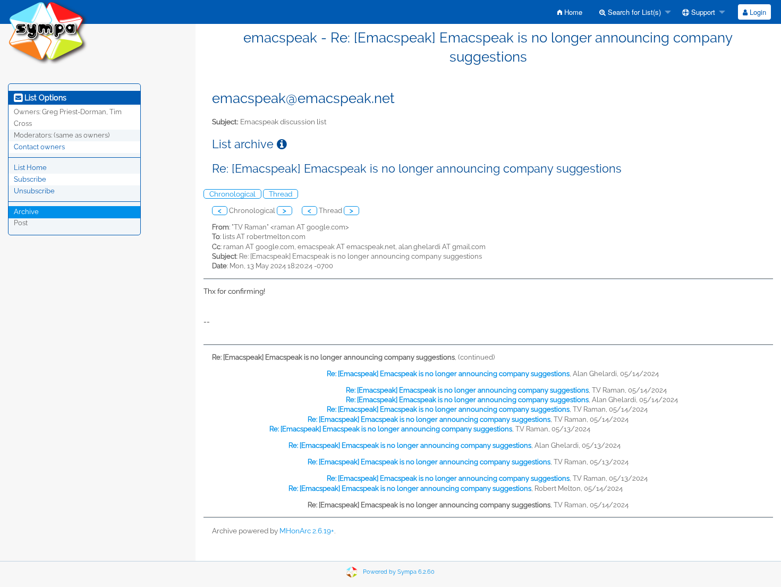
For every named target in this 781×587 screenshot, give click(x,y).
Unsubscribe (34, 191)
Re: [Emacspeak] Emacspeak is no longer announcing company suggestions (448, 374)
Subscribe (30, 179)
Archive (26, 212)
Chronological (232, 194)
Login (757, 12)
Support (702, 12)
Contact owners (39, 147)
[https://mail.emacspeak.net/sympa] (48, 32)
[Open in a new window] (282, 144)
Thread (280, 194)
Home (572, 12)
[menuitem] (570, 12)
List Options (44, 97)
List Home (30, 168)
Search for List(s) (633, 12)
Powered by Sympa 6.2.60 (399, 571)
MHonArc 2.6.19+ (306, 530)
